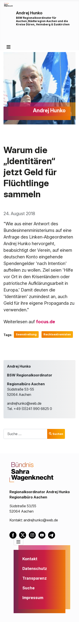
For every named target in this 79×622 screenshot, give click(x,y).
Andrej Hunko (29, 13)
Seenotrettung (26, 334)
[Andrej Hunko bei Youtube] (43, 534)
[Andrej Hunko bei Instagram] (33, 534)
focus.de (45, 321)
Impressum (32, 597)
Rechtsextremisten (57, 334)
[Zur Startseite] (8, 4)
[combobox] (25, 434)
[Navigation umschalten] (8, 47)
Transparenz (34, 578)
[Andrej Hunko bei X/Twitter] (24, 534)
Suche (28, 588)
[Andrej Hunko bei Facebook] (14, 534)
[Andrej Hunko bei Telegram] (52, 534)
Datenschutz (34, 568)
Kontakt (29, 558)
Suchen (57, 434)
